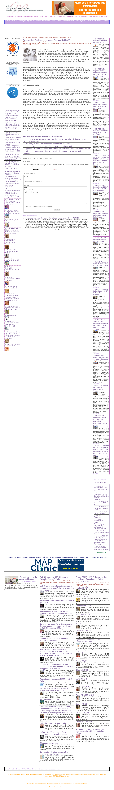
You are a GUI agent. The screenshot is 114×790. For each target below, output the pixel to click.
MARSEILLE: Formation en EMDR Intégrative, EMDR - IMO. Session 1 (100, 105)
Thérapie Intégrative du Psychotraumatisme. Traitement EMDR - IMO (12, 211)
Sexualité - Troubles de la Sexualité (55, 224)
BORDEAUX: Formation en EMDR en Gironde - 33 (100, 41)
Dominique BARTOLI (84, 631)
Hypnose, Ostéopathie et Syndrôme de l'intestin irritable (12, 269)
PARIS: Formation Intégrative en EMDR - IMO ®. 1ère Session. (101, 264)
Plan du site (47, 776)
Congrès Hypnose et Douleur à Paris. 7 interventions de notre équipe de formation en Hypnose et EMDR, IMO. (56, 667)
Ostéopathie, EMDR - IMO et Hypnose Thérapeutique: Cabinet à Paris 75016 (12, 202)
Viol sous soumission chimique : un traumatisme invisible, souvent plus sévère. (90, 731)
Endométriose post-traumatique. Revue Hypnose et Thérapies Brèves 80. (12, 164)
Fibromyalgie (74, 221)
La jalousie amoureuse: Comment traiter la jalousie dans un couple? (47, 218)
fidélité (39, 164)
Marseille (57, 780)
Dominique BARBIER (84, 722)
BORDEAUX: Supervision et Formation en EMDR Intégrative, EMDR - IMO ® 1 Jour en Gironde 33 (100, 324)
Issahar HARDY (82, 588)
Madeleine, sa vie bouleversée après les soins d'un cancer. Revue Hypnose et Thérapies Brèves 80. (12, 171)
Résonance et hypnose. (49, 743)
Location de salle (23, 581)
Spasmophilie (72, 224)
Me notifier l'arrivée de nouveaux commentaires (39, 206)
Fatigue (67, 221)
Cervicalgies (30, 221)
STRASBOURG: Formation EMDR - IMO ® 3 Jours (100, 239)
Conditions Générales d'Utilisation (80, 783)
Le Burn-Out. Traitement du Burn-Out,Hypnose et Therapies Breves (53, 733)
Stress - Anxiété (82, 224)
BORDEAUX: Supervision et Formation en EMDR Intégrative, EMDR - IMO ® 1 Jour (100, 72)
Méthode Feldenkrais (98, 516)
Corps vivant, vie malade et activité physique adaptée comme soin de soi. (11, 119)
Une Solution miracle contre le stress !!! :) (101, 532)
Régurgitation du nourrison (34, 224)
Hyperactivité (50, 223)
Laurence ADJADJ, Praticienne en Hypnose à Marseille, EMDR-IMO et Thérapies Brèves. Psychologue (101, 540)
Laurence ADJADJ (83, 713)
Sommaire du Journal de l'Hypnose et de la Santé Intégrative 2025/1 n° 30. (12, 150)
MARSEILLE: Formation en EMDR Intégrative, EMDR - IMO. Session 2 (100, 131)
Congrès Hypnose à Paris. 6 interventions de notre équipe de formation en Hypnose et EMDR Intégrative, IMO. (56, 626)
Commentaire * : (28, 190)
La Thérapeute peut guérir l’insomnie (101, 512)
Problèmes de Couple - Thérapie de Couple (58, 37)
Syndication (55, 776)
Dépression (38, 221)
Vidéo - (77, 21)
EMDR (7, 769)
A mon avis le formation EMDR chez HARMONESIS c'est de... (101, 488)
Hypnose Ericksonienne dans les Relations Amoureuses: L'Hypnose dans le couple (57, 149)
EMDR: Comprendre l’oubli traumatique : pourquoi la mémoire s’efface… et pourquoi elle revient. (57, 588)
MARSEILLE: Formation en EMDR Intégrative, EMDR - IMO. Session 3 (100, 188)
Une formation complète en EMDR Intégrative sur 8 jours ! (101, 547)
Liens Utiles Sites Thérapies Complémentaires (36, 783)
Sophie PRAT (81, 661)
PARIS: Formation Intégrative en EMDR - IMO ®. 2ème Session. (101, 292)
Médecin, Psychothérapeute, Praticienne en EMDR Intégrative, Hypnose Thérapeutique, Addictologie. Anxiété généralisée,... (95, 627)
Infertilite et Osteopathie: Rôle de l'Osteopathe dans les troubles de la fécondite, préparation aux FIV (12, 297)
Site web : (27, 185)
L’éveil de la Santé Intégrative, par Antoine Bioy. (12, 134)
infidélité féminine (63, 164)
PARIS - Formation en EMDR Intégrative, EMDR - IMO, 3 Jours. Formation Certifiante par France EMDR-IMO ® (101, 159)
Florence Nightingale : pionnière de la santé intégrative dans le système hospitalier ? (12, 113)
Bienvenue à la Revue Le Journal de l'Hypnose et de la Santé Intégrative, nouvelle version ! (13, 157)
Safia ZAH (80, 652)
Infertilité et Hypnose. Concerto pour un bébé (12, 259)
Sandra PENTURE (83, 615)
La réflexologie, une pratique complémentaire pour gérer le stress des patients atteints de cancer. (12, 127)
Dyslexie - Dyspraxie (56, 221)
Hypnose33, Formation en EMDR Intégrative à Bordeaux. (89, 641)
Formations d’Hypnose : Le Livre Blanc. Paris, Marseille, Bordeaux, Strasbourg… (101, 496)
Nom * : (26, 176)
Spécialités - (31, 21)
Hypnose (26, 768)
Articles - (39, 21)
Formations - (46, 21)
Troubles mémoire (76, 226)
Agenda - (83, 21)
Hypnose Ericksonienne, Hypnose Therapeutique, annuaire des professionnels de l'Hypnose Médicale (100, 523)
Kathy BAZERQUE (83, 686)
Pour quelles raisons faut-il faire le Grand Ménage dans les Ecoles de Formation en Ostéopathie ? (12, 335)
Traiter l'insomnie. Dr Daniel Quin (53, 723)
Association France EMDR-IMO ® (12, 38)
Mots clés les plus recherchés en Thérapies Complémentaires (59, 783)
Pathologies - (22, 21)
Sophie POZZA (82, 704)
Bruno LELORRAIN (83, 606)
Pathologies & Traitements (36, 37)
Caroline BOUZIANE (84, 597)
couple (34, 164)
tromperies (47, 165)
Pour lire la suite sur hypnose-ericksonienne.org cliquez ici (43, 136)
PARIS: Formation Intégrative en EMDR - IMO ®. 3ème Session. (101, 388)
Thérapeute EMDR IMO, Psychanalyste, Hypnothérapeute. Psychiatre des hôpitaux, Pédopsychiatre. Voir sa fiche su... (95, 725)
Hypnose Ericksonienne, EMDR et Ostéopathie (12, 278)
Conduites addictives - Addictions (61, 219)
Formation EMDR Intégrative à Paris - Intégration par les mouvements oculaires (56, 612)
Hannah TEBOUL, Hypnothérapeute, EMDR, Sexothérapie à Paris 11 (54, 689)
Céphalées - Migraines (80, 219)
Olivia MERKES (82, 670)
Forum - (59, 21)
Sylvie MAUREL (82, 679)
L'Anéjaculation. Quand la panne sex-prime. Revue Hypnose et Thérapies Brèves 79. (13, 179)
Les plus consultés (100, 482)
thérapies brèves (55, 769)
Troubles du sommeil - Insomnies (55, 227)
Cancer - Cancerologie (42, 219)
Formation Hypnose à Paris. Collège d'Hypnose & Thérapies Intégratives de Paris (13, 63)
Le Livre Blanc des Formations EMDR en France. (101, 503)
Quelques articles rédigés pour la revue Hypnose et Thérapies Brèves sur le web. (12, 231)
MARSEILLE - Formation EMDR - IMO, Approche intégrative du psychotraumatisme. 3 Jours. (101, 420)
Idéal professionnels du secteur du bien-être (27, 578)
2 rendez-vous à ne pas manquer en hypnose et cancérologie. (54, 640)
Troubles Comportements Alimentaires (58, 226)
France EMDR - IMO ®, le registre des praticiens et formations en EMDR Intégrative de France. (91, 579)
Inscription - (98, 21)
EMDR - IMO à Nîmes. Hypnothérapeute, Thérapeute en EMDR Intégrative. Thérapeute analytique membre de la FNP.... (95, 682)
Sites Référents (11, 315)
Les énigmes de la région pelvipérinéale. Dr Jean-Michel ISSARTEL (12, 307)
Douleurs (46, 221)
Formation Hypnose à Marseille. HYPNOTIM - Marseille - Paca (13, 85)
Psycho (86, 223)
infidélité (43, 164)
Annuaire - (14, 21)
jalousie (82, 164)
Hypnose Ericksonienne (41, 769)
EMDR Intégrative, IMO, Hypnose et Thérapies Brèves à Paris (54, 578)
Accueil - (8, 21)
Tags (68, 776)
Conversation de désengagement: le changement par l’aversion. (54, 753)
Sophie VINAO (81, 623)
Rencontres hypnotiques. (49, 699)
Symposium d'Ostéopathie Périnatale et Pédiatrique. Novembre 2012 (12, 323)
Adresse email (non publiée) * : (33, 181)
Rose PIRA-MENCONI (85, 695)
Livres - (53, 21)
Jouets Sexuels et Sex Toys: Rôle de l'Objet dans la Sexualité (49, 146)
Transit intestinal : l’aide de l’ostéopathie (12, 287)
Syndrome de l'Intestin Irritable (35, 226)
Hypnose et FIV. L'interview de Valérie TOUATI (11, 251)
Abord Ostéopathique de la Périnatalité (12, 345)
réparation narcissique (37, 165)
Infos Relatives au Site (101, 552)
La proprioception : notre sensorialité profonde (11, 221)
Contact (105, 21)
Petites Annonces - (68, 21)
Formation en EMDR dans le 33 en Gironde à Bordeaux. (100, 357)
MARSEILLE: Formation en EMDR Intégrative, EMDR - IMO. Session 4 (100, 214)
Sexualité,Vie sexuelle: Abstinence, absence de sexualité (47, 144)
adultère (29, 164)
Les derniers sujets (100, 479)
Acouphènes (30, 219)
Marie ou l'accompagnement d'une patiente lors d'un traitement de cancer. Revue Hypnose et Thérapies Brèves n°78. (12, 193)
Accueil (25, 37)
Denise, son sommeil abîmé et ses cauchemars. (12, 185)
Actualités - (90, 21)
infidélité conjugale (52, 164)
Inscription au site (62, 776)
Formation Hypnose (15, 769)
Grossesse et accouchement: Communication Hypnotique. (10, 241)
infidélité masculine (73, 164)
